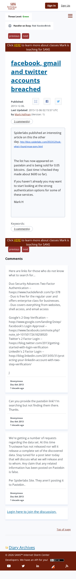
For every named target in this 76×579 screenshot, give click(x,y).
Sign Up (65, 5)
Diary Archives (22, 547)
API (36, 560)
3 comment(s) (22, 121)
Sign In (51, 5)
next (25, 36)
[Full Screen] (35, 101)
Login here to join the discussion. (32, 512)
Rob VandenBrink (41, 25)
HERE (17, 45)
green (26, 16)
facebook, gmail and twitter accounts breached (36, 76)
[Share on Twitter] (58, 101)
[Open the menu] (70, 15)
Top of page (64, 529)
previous (14, 36)
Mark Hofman (23, 114)
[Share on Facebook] (47, 101)
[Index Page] (11, 5)
